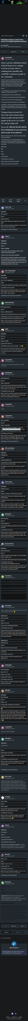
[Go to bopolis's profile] (2, 826)
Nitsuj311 (7, 854)
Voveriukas (8, 605)
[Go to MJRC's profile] (2, 330)
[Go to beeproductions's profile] (2, 303)
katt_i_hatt (8, 776)
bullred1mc (8, 738)
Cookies (20, 1017)
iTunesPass (8, 576)
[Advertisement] (14, 19)
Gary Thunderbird (10, 270)
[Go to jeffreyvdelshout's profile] (2, 448)
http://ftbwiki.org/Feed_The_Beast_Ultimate (11, 429)
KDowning (8, 882)
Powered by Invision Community (14, 1018)
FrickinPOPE (5, 45)
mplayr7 (7, 236)
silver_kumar (8, 481)
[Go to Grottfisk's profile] (2, 797)
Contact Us (14, 1017)
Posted (9, 59)
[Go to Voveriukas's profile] (2, 606)
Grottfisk (7, 797)
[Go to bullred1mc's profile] (2, 739)
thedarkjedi (8, 665)
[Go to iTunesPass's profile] (2, 576)
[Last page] (26, 52)
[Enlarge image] (22, 346)
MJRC (6, 329)
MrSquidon (8, 514)
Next (23, 51)
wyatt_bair (8, 207)
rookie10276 (8, 416)
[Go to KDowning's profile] (2, 882)
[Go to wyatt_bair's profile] (2, 207)
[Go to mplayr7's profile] (2, 237)
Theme (8, 1017)
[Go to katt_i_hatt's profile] (2, 777)
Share (7, 932)
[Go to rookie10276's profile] (2, 416)
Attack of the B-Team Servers (14, 46)
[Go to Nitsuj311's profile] (2, 855)
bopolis (7, 825)
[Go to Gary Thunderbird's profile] (2, 271)
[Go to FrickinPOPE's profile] (2, 58)
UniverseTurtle (9, 543)
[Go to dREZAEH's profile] (2, 691)
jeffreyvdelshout (10, 448)
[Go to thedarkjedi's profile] (2, 665)
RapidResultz (8, 372)
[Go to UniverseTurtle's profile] (2, 544)
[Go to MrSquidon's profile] (2, 514)
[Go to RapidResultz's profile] (2, 373)
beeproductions (9, 302)
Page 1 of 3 (14, 51)
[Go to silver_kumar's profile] (2, 482)
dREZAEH (7, 690)
